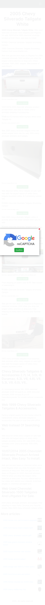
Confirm (19, 250)
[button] (22, 302)
